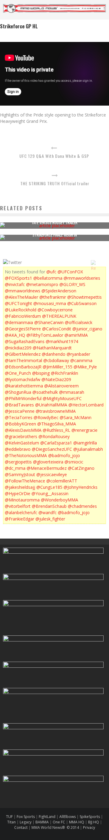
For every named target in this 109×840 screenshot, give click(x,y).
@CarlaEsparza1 (56, 443)
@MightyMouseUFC (62, 398)
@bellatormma (47, 278)
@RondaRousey (54, 436)
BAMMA (42, 822)
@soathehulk (45, 392)
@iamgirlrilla (85, 443)
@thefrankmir (52, 297)
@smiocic (73, 462)
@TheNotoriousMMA (26, 455)
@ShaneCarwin (49, 322)
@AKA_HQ (15, 335)
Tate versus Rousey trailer (54, 222)
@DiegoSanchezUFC (52, 449)
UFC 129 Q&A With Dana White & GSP (54, 156)
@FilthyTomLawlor (44, 335)
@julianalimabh (88, 449)
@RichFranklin (64, 373)
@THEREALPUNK (59, 316)
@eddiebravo (18, 449)
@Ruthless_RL (56, 430)
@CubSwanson (82, 303)
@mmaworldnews (22, 291)
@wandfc (47, 512)
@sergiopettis (18, 462)
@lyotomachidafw (22, 379)
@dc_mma (15, 468)
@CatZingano (81, 468)
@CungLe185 (49, 487)
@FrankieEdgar (19, 519)
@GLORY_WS (72, 284)
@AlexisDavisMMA (23, 430)
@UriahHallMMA (51, 405)
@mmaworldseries (82, 278)
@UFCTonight (18, 303)
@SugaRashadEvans (25, 341)
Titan (11, 822)
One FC (59, 822)
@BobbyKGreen (20, 424)
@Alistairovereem (61, 386)
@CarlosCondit (56, 329)
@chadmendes (82, 506)
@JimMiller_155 (57, 367)
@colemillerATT (61, 481)
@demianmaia (19, 322)
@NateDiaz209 (56, 379)
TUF (9, 816)
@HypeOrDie (17, 493)
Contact (21, 827)
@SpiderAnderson (58, 291)
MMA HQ (76, 822)
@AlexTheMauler (21, 297)
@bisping (41, 373)
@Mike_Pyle (85, 367)
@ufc (51, 272)
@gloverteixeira (48, 462)
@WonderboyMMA (59, 500)
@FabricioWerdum (23, 316)
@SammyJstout (20, 474)
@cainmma (81, 360)
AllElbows (68, 816)
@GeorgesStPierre (23, 329)
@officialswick (78, 322)
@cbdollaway (56, 360)
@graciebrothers (21, 436)
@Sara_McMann (75, 417)
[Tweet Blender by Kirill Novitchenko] (100, 262)
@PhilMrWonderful (23, 398)
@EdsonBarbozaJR (23, 367)
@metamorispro (42, 284)
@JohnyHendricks (80, 487)
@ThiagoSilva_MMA (56, 424)
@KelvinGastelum (22, 443)
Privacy (89, 827)
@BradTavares (19, 405)
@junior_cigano (87, 329)
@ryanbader (78, 354)
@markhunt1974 (62, 341)
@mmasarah (71, 392)
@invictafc (15, 284)
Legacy (25, 822)
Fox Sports (25, 816)
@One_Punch (18, 373)
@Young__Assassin (49, 493)
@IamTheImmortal (23, 360)
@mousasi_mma (49, 303)
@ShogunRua (18, 392)
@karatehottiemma (24, 386)
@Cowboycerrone (55, 310)
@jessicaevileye (51, 474)
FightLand (47, 816)
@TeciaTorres (18, 417)
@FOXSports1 (18, 278)
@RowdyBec (46, 417)
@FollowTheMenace (25, 481)
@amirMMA (76, 335)
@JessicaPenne (20, 411)
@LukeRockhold (20, 310)
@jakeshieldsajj (20, 487)
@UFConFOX (70, 272)
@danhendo (53, 354)
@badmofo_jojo (64, 455)
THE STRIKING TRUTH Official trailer (54, 183)
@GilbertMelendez (23, 354)
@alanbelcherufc (21, 512)
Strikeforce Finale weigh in (54, 235)
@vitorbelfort (18, 506)
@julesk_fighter (50, 519)
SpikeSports (90, 816)
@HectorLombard (86, 405)
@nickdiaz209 (18, 348)
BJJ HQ (93, 822)
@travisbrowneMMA (56, 411)
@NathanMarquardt (52, 348)
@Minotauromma (22, 500)
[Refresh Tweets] (93, 262)
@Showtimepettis (84, 297)
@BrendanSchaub (49, 506)
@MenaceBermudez (47, 468)
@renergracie (84, 430)
